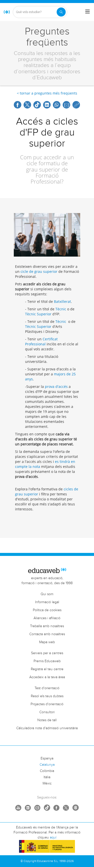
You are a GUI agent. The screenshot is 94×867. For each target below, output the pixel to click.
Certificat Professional (41, 341)
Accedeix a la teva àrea (47, 677)
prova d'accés (56, 386)
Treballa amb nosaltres (47, 626)
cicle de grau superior (39, 271)
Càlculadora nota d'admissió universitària (47, 728)
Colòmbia (47, 771)
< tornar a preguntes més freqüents (47, 93)
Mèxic (47, 783)
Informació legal (47, 602)
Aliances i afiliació (47, 618)
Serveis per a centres (47, 653)
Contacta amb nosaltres (47, 634)
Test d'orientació (47, 688)
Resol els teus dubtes (47, 696)
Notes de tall (47, 720)
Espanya (47, 758)
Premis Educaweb (47, 661)
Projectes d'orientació (47, 704)
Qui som (47, 594)
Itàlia (47, 777)
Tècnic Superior (38, 314)
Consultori (47, 712)
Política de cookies (47, 610)
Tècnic (60, 309)
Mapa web (47, 642)
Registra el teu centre (47, 669)
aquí (53, 837)
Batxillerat (62, 301)
